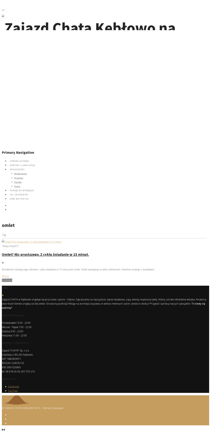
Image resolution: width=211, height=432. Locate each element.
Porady (18, 182)
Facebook (13, 386)
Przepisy (18, 177)
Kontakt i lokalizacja (22, 165)
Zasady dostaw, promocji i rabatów (26, 423)
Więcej (5, 276)
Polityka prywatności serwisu (23, 419)
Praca (17, 186)
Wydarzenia (20, 173)
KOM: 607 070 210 (19, 198)
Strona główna (19, 161)
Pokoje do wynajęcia (22, 190)
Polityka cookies (16, 414)
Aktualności (17, 169)
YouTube (13, 390)
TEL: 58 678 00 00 (19, 194)
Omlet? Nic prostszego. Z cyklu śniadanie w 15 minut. (45, 254)
